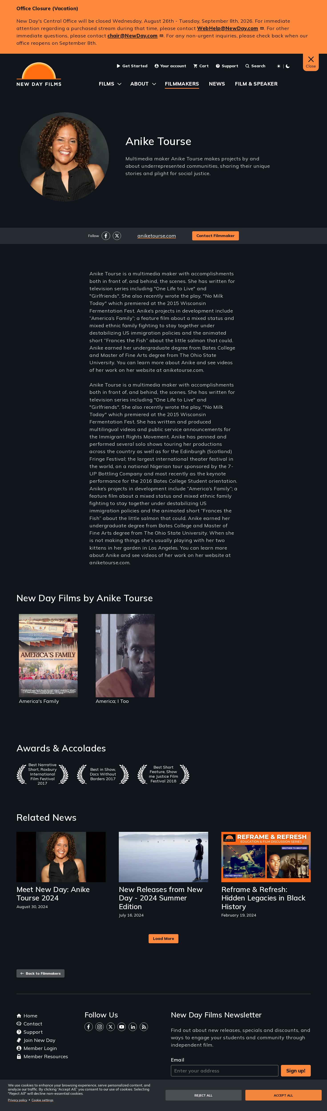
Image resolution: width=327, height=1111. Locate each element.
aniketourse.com (156, 236)
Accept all (283, 1095)
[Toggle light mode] (283, 66)
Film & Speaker (256, 84)
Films (106, 84)
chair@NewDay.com (132, 36)
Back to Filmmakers (43, 973)
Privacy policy (17, 1100)
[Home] (38, 74)
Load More (163, 938)
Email (177, 1060)
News (217, 84)
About (139, 84)
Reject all (203, 1095)
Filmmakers (182, 84)
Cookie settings (42, 1100)
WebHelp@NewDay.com (227, 28)
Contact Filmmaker (215, 235)
